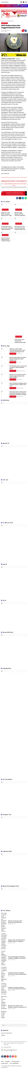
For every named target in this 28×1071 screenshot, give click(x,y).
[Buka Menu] (23, 2)
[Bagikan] (25, 31)
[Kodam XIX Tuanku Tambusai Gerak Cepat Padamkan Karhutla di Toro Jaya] (4, 989)
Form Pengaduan (14, 1063)
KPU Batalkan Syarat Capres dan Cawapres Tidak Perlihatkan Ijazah (7, 228)
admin (2, 30)
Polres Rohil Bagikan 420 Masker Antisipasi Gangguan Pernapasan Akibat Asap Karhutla (17, 957)
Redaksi (3, 1035)
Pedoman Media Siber (6, 1033)
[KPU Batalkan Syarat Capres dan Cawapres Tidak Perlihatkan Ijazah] (7, 221)
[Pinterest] (7, 1056)
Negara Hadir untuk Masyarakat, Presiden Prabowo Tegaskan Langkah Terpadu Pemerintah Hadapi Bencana (16, 940)
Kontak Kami (4, 1063)
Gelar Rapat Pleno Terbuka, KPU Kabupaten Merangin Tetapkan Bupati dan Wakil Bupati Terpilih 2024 (20, 341)
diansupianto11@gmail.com (10, 1050)
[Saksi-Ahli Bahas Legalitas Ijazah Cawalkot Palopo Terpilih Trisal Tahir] (4, 385)
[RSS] (15, 1056)
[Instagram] (13, 1056)
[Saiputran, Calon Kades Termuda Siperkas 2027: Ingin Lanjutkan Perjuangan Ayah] (7, 207)
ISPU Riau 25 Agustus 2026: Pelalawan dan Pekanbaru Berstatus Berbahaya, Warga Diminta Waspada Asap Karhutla (16, 921)
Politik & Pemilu (4, 23)
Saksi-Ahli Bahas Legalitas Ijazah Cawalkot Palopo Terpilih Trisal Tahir (6, 239)
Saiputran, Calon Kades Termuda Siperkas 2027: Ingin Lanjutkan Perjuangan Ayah (6, 214)
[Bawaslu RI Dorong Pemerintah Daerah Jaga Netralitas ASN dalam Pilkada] (21, 221)
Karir (2, 1061)
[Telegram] (23, 198)
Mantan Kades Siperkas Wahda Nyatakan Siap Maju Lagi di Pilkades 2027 (20, 214)
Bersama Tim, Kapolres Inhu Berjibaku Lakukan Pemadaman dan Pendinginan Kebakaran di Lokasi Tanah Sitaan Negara (17, 1006)
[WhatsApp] (25, 198)
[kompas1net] (4, 2)
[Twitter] (20, 198)
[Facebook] (17, 198)
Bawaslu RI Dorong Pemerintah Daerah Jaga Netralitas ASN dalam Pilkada (20, 228)
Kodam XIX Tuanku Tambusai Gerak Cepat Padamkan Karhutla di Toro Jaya (17, 988)
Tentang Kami (15, 1061)
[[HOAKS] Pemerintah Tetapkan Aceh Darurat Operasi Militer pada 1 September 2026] (4, 974)
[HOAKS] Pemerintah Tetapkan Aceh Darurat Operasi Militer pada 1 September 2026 (17, 973)
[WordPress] (10, 1056)
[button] (21, 2)
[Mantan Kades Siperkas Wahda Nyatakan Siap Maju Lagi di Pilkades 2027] (21, 207)
